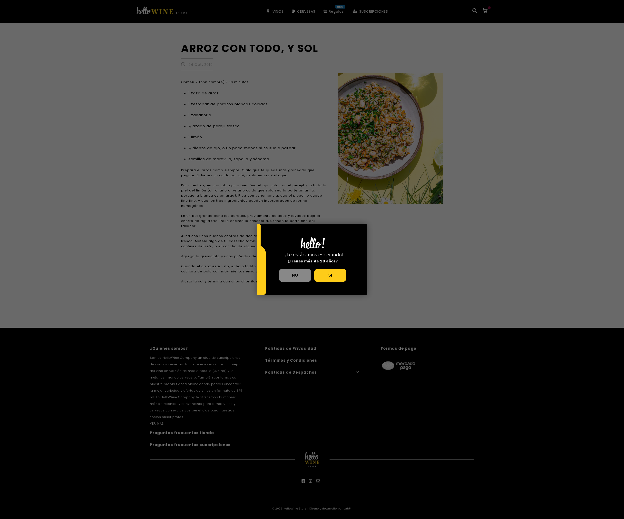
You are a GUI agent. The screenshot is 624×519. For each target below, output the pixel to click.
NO (295, 275)
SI (330, 275)
